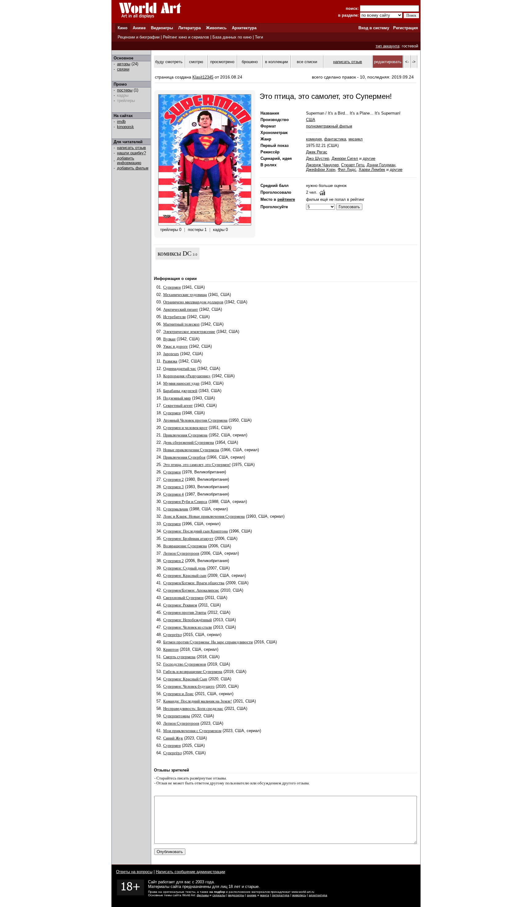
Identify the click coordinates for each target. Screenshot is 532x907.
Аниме (139, 28)
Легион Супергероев (181, 553)
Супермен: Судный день (184, 568)
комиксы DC (174, 253)
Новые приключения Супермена (191, 449)
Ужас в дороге (175, 346)
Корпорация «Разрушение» (187, 376)
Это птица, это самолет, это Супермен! (197, 464)
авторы (123, 64)
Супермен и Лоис (178, 693)
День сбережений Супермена (188, 442)
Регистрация (405, 28)
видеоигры (236, 895)
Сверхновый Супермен (183, 597)
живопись (299, 895)
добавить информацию (129, 160)
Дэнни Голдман (381, 165)
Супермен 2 (173, 479)
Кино (122, 28)
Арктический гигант (180, 309)
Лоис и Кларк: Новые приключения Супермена (204, 516)
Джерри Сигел (345, 158)
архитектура (318, 895)
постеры (124, 90)
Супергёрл (172, 634)
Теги (259, 37)
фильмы (203, 895)
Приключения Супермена (185, 435)
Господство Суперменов (184, 664)
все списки (307, 61)
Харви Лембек (372, 169)
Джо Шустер (317, 158)
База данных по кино (232, 37)
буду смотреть (169, 61)
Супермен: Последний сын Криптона (195, 531)
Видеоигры (162, 28)
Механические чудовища (185, 294)
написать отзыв (131, 147)
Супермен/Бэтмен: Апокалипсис (191, 590)
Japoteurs (171, 353)
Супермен (172, 287)
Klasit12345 (202, 77)
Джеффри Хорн (320, 169)
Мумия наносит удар (181, 383)
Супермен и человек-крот (185, 427)
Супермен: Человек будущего (189, 686)
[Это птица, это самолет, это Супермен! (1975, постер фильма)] (204, 224)
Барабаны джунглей (180, 390)
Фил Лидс (347, 169)
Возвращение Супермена (185, 546)
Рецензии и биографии (138, 37)
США (310, 119)
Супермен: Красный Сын (185, 679)
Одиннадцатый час (179, 368)
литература (280, 895)
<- (407, 61)
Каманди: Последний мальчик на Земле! (197, 701)
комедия (314, 139)
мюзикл (356, 139)
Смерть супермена (179, 656)
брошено (250, 61)
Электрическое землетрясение (189, 331)
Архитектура (244, 28)
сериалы (218, 895)
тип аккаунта (387, 46)
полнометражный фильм (329, 126)
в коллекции (276, 61)
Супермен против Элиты (184, 612)
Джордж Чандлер (322, 165)
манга (264, 895)
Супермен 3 (173, 486)
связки (123, 69)
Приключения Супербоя (184, 457)
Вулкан (169, 339)
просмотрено (222, 61)
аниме (251, 895)
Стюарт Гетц (352, 165)
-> (414, 61)
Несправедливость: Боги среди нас (193, 708)
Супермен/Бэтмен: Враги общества (193, 583)
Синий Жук (173, 738)
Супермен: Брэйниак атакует (188, 538)
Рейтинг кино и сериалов (186, 37)
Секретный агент (178, 405)
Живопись (216, 28)
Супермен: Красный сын (184, 575)
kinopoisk (125, 126)
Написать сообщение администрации (190, 871)
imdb (121, 121)
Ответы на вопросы (134, 871)
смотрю (196, 61)
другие (369, 158)
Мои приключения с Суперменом (192, 730)
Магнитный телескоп (181, 324)
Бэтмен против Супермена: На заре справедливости (208, 642)
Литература (189, 28)
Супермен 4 (173, 494)
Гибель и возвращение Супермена (192, 671)
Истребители (174, 316)
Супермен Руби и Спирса (185, 501)
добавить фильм (132, 168)
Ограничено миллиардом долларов (193, 302)
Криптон (171, 649)
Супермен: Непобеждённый (187, 619)
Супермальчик (175, 509)
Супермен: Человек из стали (187, 627)
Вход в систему (373, 28)
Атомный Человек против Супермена (195, 420)
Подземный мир (177, 398)
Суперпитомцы (176, 716)
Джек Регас (316, 152)
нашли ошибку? (131, 153)
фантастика (335, 139)
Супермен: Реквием (180, 605)
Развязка (170, 361)
